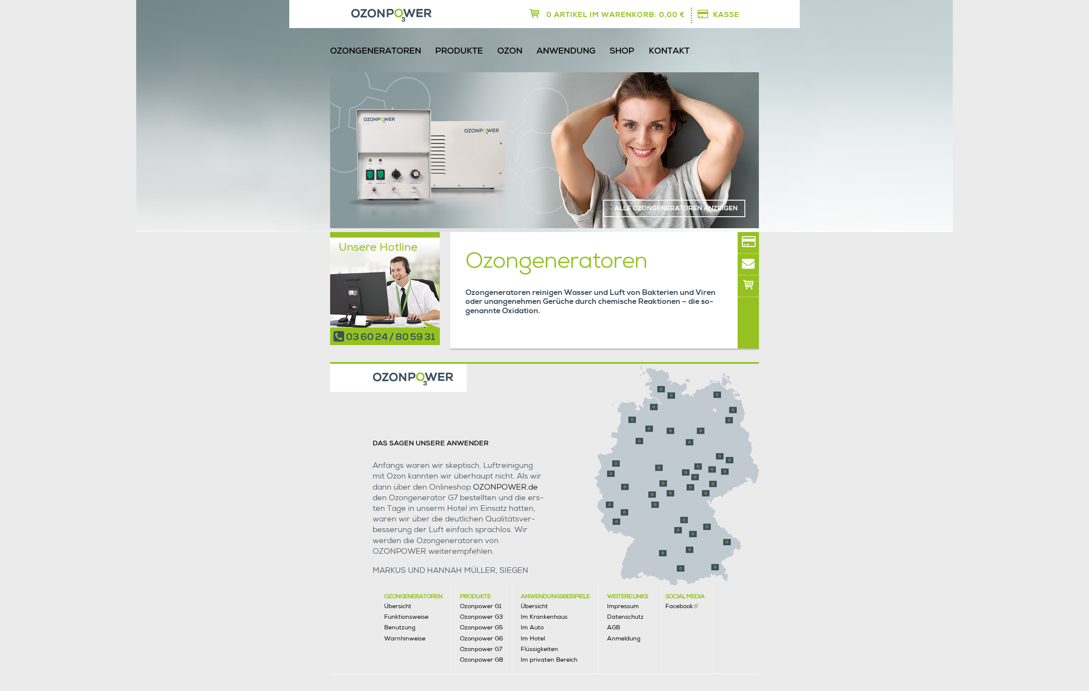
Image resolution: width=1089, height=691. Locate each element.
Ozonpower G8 (481, 659)
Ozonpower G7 (481, 649)
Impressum (623, 606)
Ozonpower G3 (481, 616)
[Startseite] (367, 16)
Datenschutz (625, 616)
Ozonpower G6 (481, 638)
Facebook (679, 606)
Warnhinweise (404, 638)
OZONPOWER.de (505, 488)
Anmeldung (624, 638)
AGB (613, 627)
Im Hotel (533, 638)
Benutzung (400, 627)
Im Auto (532, 627)
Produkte (459, 52)
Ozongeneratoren (375, 52)
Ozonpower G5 (481, 627)
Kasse (726, 15)
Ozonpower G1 (481, 606)
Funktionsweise (406, 616)
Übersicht (397, 606)
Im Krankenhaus (544, 616)
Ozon (509, 52)
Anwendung (566, 52)
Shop (622, 52)
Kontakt (669, 52)
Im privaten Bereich (549, 659)
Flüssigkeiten (539, 649)
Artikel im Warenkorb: (615, 15)
